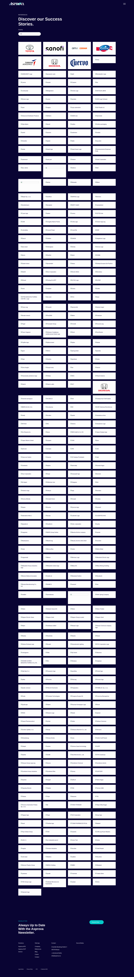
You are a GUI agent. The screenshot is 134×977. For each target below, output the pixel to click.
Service (20, 951)
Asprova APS (22, 946)
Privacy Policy (30, 969)
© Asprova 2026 (44, 969)
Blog (36, 951)
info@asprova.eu (56, 955)
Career (37, 954)
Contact (37, 957)
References (38, 949)
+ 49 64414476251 (56, 953)
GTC (37, 969)
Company (37, 946)
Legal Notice (21, 969)
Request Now (95, 922)
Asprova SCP (22, 949)
